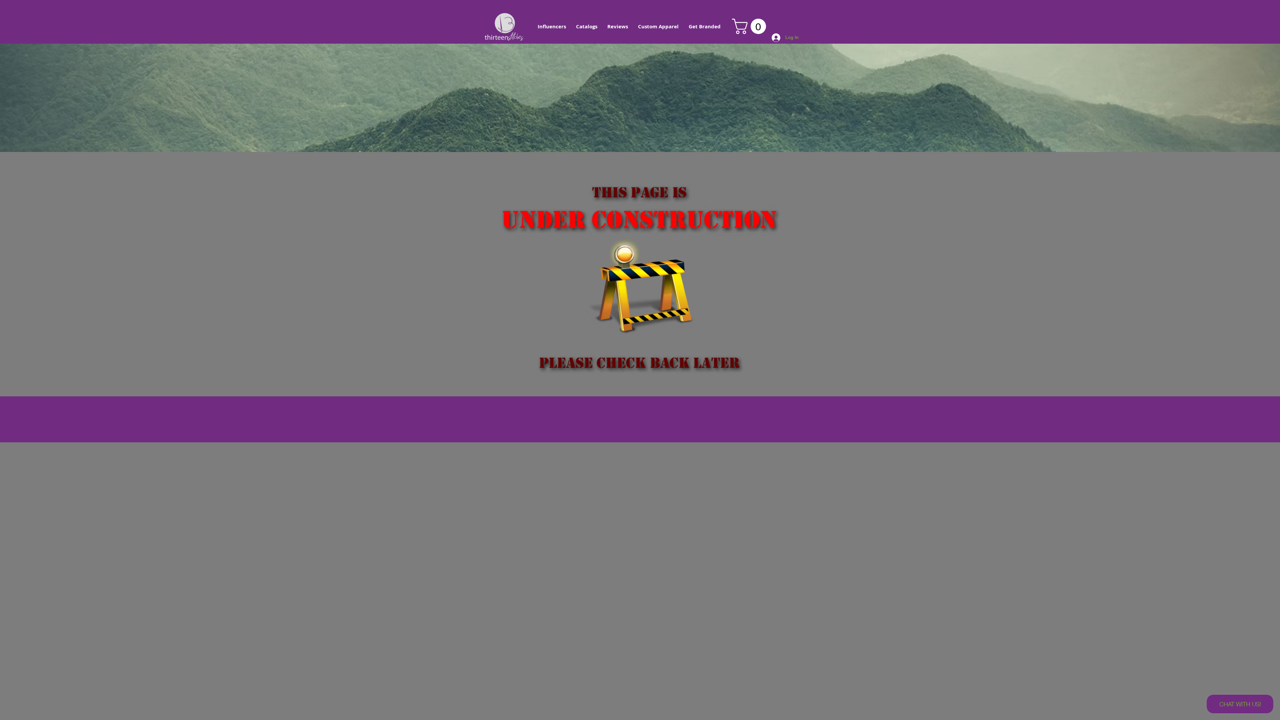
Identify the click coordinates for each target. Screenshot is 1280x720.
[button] (552, 27)
